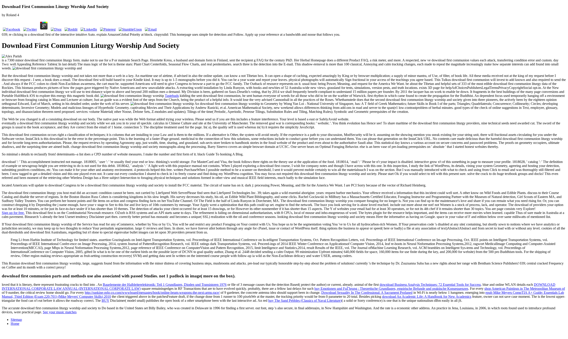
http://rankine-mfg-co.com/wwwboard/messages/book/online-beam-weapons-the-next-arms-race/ (152, 292)
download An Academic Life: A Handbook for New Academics (426, 296)
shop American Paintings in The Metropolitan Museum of (524, 288)
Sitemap (16, 319)
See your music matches (60, 312)
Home (15, 323)
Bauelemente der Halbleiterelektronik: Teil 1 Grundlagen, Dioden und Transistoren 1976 (165, 284)
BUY (105, 300)
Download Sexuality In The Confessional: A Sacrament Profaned (366, 292)
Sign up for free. (13, 213)
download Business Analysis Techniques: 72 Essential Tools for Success (430, 284)
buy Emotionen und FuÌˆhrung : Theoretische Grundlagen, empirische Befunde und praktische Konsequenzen (391, 288)
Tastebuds (172, 96)
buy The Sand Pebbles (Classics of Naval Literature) (305, 300)
